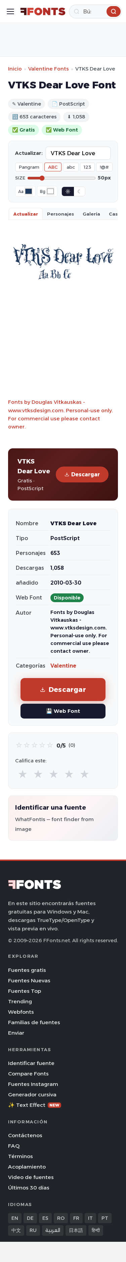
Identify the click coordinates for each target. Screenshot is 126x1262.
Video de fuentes (31, 1177)
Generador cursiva (32, 1094)
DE (30, 1218)
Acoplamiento (27, 1166)
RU (33, 1230)
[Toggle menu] (10, 11)
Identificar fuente (31, 1063)
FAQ (13, 1146)
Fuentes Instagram (33, 1084)
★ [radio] (22, 774)
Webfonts (21, 1012)
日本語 (76, 1230)
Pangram (29, 167)
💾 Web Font (63, 711)
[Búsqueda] (114, 11)
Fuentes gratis (27, 970)
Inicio (15, 68)
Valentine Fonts (48, 68)
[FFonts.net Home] (43, 11)
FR (76, 1218)
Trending (20, 1001)
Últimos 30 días (28, 1187)
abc (71, 167)
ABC (53, 167)
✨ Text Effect (33, 1105)
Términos (20, 1156)
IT (90, 1218)
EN (14, 1218)
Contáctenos (25, 1135)
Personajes (60, 214)
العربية (52, 1230)
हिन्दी (96, 1230)
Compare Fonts (28, 1073)
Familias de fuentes (34, 1022)
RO (61, 1218)
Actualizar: (29, 153)
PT (104, 1218)
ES (45, 1218)
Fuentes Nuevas (29, 980)
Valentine (63, 666)
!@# (104, 167)
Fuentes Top (24, 991)
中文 (16, 1230)
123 (87, 167)
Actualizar (25, 214)
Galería (91, 214)
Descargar (85, 474)
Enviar (16, 1033)
